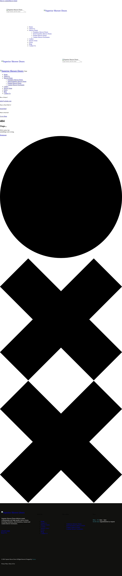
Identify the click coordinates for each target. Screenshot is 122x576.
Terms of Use (12, 563)
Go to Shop (3, 116)
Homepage (3, 135)
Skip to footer (13, 1)
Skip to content (4, 1)
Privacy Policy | (5, 563)
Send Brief (3, 109)
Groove (34, 559)
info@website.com (5, 101)
